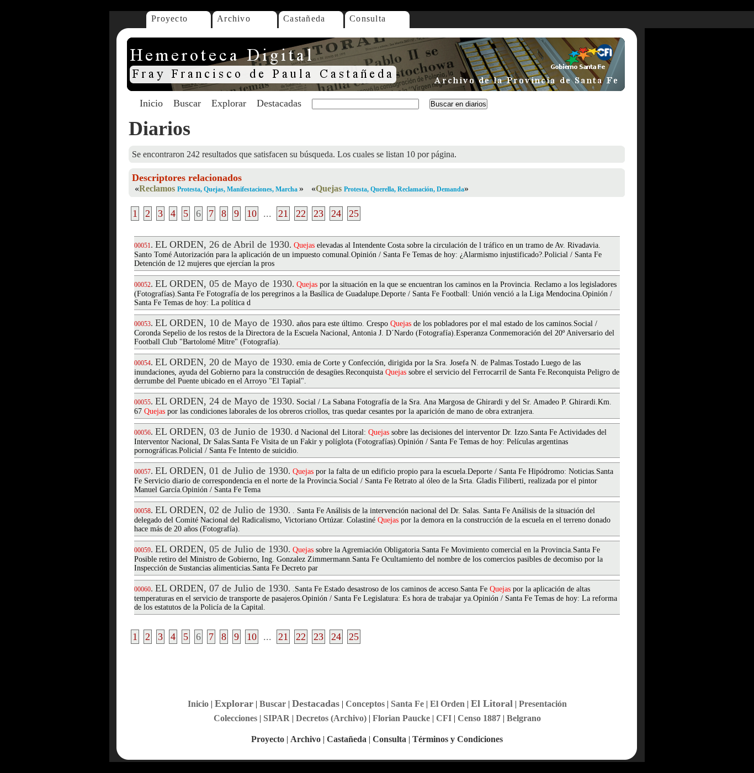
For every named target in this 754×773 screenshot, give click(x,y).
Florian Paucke (401, 718)
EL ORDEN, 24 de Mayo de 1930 (223, 401)
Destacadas (279, 103)
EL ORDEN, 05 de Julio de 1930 (221, 549)
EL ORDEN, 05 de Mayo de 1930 (223, 283)
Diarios (159, 129)
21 (283, 213)
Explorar (228, 103)
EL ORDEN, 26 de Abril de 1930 (222, 244)
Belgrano (524, 718)
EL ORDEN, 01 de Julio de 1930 (221, 470)
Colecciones (235, 718)
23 (318, 213)
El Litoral (492, 703)
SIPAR (276, 718)
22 (301, 213)
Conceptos (365, 703)
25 (354, 213)
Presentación (543, 703)
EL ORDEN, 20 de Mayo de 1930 (223, 361)
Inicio (151, 103)
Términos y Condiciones (457, 739)
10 (252, 213)
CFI (444, 718)
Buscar (187, 103)
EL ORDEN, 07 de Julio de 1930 (221, 588)
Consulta (367, 18)
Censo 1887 (479, 718)
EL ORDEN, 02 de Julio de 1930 (221, 509)
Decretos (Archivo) (331, 718)
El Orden (447, 703)
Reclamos (157, 188)
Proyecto (169, 18)
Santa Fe (407, 703)
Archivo (234, 18)
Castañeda (304, 18)
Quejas (329, 188)
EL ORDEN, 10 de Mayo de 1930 (223, 322)
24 (336, 213)
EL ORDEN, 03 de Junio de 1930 (222, 431)
